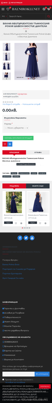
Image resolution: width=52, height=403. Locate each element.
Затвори (45, 386)
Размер (7, 124)
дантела (7, 176)
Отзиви (37, 152)
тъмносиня (24, 173)
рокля (34, 173)
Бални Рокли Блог (10, 264)
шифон (42, 173)
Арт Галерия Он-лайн (13, 278)
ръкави (16, 176)
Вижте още (37, 186)
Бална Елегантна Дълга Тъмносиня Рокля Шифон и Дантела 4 (14, 215)
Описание (14, 152)
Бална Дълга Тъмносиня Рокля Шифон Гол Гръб (38, 215)
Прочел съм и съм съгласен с (19, 381)
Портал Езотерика (12, 273)
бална (14, 173)
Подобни (14, 186)
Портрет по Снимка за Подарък (18, 269)
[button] (28, 78)
